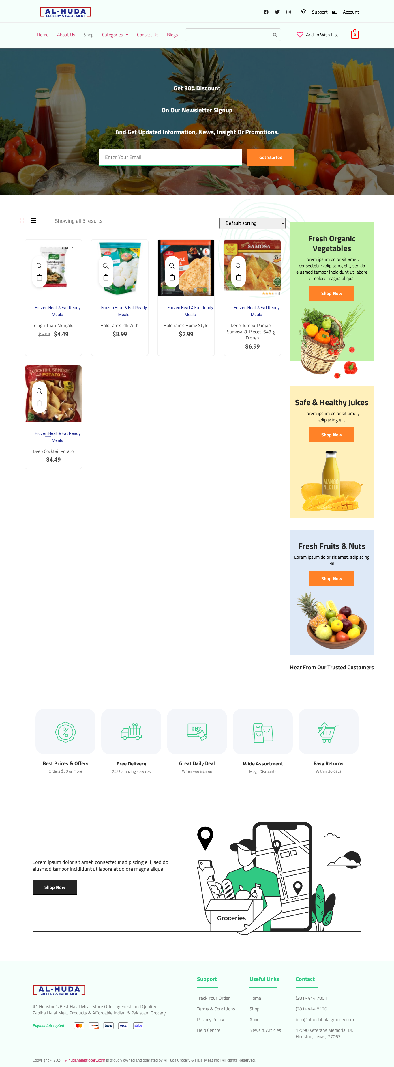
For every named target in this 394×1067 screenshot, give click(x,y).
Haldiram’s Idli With (119, 325)
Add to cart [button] (39, 277)
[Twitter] (277, 12)
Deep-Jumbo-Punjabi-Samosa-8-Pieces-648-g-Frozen (252, 331)
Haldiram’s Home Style (186, 325)
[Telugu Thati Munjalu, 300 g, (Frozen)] (39, 265)
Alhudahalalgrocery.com (85, 1060)
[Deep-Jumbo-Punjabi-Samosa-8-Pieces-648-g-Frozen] (238, 265)
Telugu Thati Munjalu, (53, 325)
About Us (66, 34)
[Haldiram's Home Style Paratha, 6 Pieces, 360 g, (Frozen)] (172, 265)
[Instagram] (288, 12)
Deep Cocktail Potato (53, 451)
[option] (53, 268)
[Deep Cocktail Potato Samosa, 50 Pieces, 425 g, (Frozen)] (39, 391)
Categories (112, 34)
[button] (115, 34)
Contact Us (147, 34)
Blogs (172, 34)
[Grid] (22, 221)
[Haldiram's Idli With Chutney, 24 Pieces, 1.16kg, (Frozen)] (106, 265)
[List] (33, 221)
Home (42, 34)
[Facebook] (266, 12)
